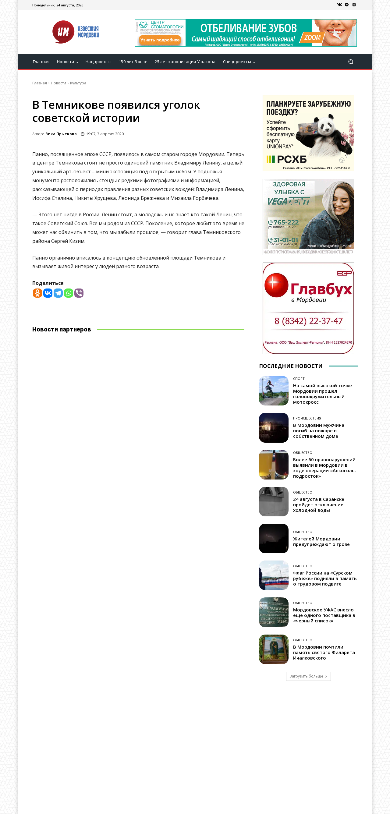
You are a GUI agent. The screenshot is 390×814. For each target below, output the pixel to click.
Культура (78, 83)
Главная (39, 83)
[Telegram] (346, 5)
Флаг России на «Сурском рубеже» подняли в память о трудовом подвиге (325, 578)
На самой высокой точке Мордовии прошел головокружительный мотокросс (322, 393)
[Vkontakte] (47, 293)
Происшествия (307, 418)
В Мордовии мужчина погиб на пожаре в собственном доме (318, 430)
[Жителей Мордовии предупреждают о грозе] (274, 538)
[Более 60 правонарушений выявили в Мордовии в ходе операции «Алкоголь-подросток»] (274, 465)
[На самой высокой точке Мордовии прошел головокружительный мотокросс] (274, 390)
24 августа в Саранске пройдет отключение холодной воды (318, 504)
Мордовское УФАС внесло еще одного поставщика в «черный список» (324, 615)
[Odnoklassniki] (37, 293)
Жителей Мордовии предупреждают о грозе (321, 541)
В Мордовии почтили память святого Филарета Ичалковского (324, 652)
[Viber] (78, 293)
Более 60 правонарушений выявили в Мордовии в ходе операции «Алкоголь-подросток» (324, 467)
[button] (350, 62)
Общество (302, 452)
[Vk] (339, 5)
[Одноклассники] (354, 5)
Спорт (299, 378)
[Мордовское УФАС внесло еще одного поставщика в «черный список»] (274, 612)
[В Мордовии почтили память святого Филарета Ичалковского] (274, 649)
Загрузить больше (306, 676)
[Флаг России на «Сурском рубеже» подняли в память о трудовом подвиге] (274, 575)
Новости (58, 83)
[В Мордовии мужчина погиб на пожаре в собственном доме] (274, 427)
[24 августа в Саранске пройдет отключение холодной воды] (274, 501)
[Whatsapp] (68, 293)
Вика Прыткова (61, 133)
